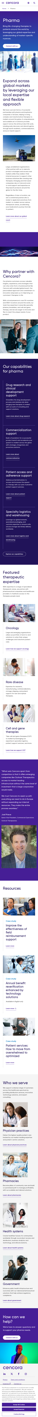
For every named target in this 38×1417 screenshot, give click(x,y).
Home (4, 8)
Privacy (5, 1379)
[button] (3, 3)
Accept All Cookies (19, 1404)
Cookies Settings (19, 1414)
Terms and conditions (18, 1379)
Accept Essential (19, 1409)
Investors (6, 1383)
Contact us (17, 1383)
